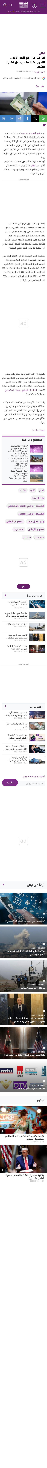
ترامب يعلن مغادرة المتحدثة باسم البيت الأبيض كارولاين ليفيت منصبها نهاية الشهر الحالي (19, 471)
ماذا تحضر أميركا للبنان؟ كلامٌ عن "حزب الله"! (17, 647)
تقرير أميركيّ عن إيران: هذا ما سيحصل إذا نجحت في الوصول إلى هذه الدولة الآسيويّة (18, 460)
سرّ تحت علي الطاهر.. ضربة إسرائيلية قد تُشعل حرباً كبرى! (16, 614)
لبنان (33, 166)
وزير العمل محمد (33, 133)
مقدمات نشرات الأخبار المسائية (30, 1088)
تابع (23, 586)
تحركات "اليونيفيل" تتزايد (16, 624)
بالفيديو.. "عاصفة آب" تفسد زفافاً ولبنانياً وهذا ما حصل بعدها (16, 714)
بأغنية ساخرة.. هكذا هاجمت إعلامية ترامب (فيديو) (25, 1177)
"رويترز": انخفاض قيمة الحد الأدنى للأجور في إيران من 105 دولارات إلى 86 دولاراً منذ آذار (18, 450)
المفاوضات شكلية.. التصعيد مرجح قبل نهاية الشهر (18, 478)
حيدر (23, 133)
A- (42, 86)
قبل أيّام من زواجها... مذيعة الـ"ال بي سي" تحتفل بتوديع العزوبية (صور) (18, 759)
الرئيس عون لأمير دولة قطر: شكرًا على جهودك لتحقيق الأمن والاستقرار (17, 636)
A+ (37, 86)
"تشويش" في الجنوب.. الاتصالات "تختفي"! (17, 603)
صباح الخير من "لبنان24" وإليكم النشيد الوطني (17, 736)
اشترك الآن (10, 11)
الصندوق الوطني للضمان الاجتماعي (21, 390)
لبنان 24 (36, 430)
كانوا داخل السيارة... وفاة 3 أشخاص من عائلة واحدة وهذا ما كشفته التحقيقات (16, 748)
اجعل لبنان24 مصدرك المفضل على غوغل (22, 78)
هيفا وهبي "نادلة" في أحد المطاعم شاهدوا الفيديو (24, 1138)
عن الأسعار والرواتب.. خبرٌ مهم (17, 725)
